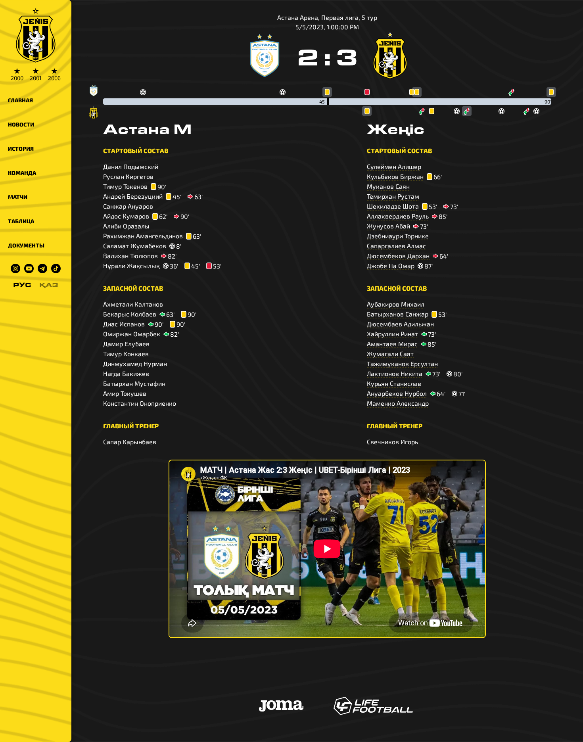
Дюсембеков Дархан (398, 255)
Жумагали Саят (390, 353)
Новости (21, 124)
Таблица (21, 221)
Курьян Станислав (394, 383)
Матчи (17, 197)
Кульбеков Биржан (395, 176)
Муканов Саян (388, 186)
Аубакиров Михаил (395, 304)
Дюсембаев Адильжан (400, 324)
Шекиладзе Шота (393, 206)
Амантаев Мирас (392, 343)
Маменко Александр (398, 403)
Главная (20, 100)
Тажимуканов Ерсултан (402, 363)
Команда (22, 172)
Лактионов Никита (394, 373)
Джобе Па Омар (390, 265)
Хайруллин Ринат (392, 333)
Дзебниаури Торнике (398, 236)
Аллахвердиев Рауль (398, 216)
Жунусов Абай (388, 226)
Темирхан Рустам (393, 196)
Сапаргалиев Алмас (396, 245)
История (21, 148)
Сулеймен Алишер (394, 166)
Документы (26, 245)
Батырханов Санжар (397, 314)
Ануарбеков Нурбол (397, 393)
